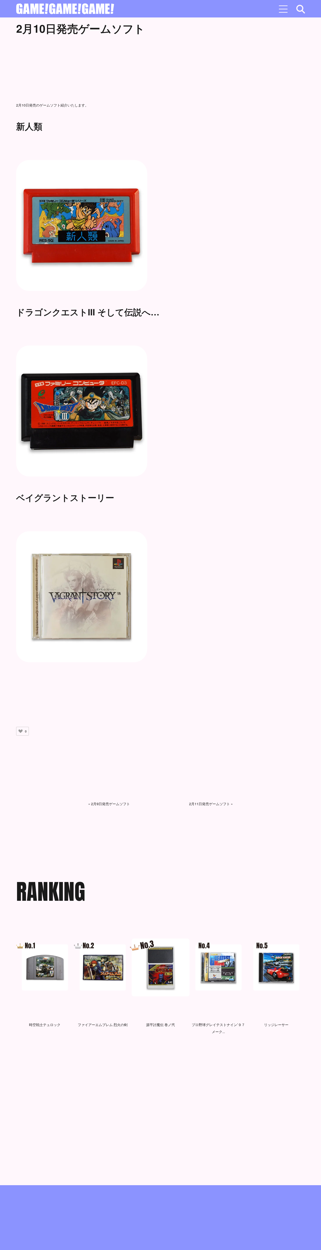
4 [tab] (167, 1070)
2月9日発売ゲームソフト (110, 803)
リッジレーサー (276, 1024)
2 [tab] (154, 1070)
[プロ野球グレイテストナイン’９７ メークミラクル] (218, 967)
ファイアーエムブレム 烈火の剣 (103, 1024)
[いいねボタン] (20, 731)
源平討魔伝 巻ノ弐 (160, 1024)
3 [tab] (160, 1070)
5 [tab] (173, 1070)
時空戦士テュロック (44, 1024)
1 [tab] (147, 1070)
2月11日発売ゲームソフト (209, 803)
